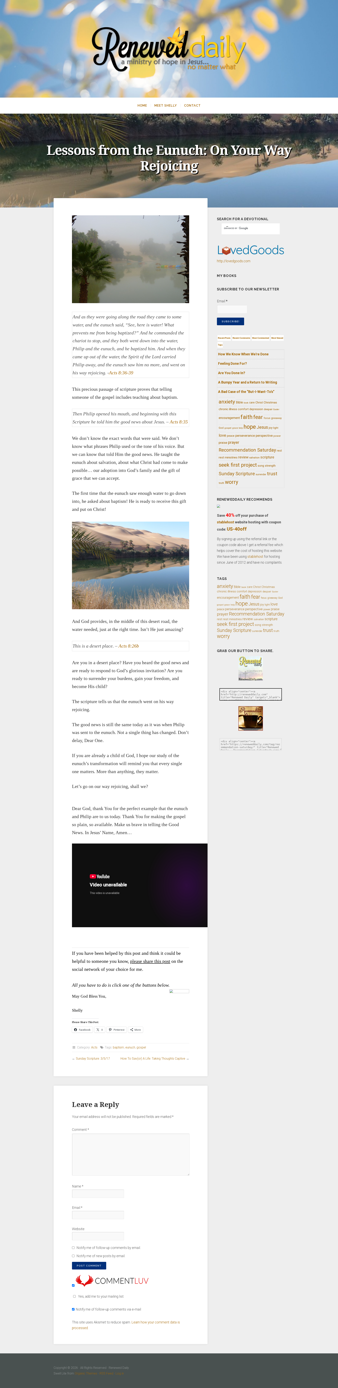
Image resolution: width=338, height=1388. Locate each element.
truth (221, 482)
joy (270, 427)
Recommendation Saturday (247, 450)
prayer (233, 442)
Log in (120, 1373)
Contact (192, 105)
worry (231, 482)
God (221, 427)
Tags (220, 345)
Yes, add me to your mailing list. (101, 1296)
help (241, 428)
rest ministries (228, 457)
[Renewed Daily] (169, 49)
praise (223, 443)
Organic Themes (86, 1373)
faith (247, 417)
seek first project (238, 465)
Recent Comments (241, 338)
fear (258, 417)
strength (270, 465)
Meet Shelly (165, 105)
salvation (254, 457)
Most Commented (260, 338)
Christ (259, 402)
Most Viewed (277, 338)
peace (231, 435)
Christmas (270, 402)
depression (256, 409)
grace (235, 428)
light (275, 427)
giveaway (276, 418)
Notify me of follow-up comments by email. (108, 1248)
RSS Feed (106, 1373)
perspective (264, 436)
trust (272, 473)
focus (267, 418)
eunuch (130, 1047)
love (222, 435)
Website (78, 1229)
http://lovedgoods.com (233, 261)
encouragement (229, 418)
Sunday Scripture (237, 473)
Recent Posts (224, 338)
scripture (267, 457)
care (252, 402)
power (277, 435)
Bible (239, 402)
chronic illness (228, 409)
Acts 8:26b (129, 646)
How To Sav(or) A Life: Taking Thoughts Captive (152, 1058)
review (243, 457)
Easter (276, 409)
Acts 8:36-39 (121, 372)
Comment (80, 1130)
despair (268, 409)
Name (77, 1186)
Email (77, 1208)
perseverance (245, 436)
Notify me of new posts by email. (100, 1256)
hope (250, 426)
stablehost (225, 522)
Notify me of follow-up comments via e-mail (108, 1309)
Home (142, 105)
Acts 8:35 (179, 421)
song (261, 465)
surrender (261, 474)
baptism (118, 1047)
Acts (94, 1047)
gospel (141, 1047)
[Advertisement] (130, 938)
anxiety (227, 402)
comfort (243, 409)
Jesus (262, 427)
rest (279, 450)
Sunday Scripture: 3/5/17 (93, 1058)
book (246, 403)
